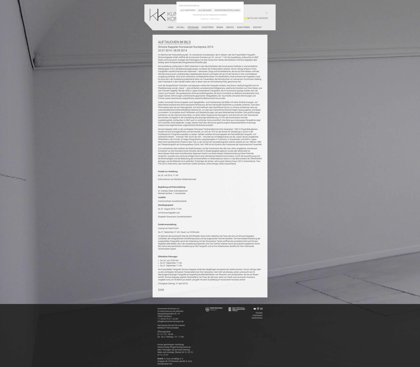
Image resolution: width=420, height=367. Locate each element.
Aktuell (181, 27)
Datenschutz (257, 318)
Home (170, 27)
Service (230, 27)
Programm (193, 27)
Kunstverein (243, 27)
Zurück (161, 289)
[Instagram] (257, 310)
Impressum (257, 315)
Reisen (220, 27)
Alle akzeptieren (187, 10)
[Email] (261, 310)
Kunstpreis (207, 27)
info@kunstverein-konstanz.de (171, 321)
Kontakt (257, 27)
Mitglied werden (257, 18)
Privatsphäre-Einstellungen (227, 10)
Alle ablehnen (205, 10)
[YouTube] (254, 310)
